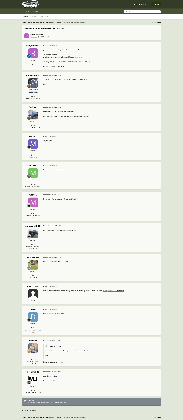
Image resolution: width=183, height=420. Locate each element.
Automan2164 (32, 75)
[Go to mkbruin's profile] (33, 202)
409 (33, 213)
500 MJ (32, 107)
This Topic (150, 11)
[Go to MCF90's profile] (33, 144)
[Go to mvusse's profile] (33, 173)
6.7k (33, 359)
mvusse (32, 165)
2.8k (33, 390)
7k (34, 96)
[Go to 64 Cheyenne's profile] (33, 265)
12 (34, 64)
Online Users (44, 17)
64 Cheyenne (32, 257)
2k (34, 276)
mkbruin (33, 195)
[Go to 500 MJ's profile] (33, 114)
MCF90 (32, 136)
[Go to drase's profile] (33, 317)
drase (32, 309)
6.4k (33, 184)
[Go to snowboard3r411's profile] (33, 233)
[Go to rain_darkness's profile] (26, 35)
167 (34, 244)
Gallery (34, 17)
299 (33, 328)
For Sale (48, 37)
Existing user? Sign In (141, 4)
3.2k (33, 126)
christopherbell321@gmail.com (113, 291)
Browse (26, 11)
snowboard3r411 (33, 226)
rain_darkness (37, 34)
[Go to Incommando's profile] (33, 379)
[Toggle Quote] (46, 346)
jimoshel (33, 341)
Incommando (33, 372)
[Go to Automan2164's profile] (33, 83)
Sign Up (156, 4)
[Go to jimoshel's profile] (33, 348)
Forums (25, 17)
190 (34, 155)
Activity (35, 11)
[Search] (158, 11)
